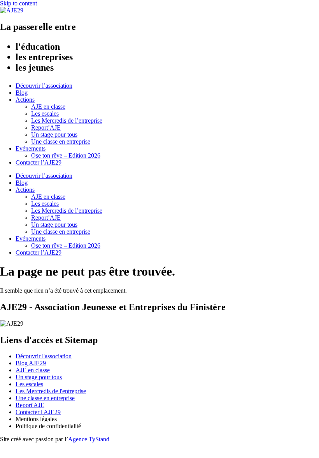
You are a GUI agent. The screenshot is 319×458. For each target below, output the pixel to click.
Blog (22, 92)
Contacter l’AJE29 (38, 162)
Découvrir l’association (44, 85)
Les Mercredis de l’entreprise (66, 120)
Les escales (45, 113)
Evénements (31, 148)
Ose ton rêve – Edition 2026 (65, 155)
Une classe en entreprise (60, 141)
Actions (25, 99)
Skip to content (18, 3)
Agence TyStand (88, 439)
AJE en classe (48, 106)
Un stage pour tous (54, 134)
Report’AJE (46, 127)
